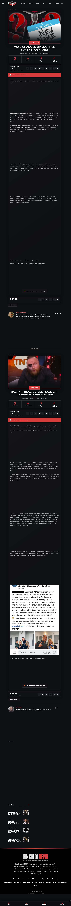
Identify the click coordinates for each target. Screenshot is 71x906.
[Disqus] (34, 764)
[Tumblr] (38, 878)
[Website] (55, 708)
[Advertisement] (20, 184)
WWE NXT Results (12, 828)
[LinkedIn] (39, 68)
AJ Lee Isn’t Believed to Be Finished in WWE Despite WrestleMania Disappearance (13, 822)
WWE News (14, 9)
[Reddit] (57, 68)
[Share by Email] (57, 299)
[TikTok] (52, 878)
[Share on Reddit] (54, 299)
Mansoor (21, 127)
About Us (34, 882)
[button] (62, 3)
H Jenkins (25, 398)
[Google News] (35, 68)
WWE (30, 3)
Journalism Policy (51, 882)
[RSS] (57, 878)
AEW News (14, 354)
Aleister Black (14, 699)
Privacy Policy (62, 882)
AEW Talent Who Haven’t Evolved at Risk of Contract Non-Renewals (14, 813)
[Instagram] (50, 68)
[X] (31, 68)
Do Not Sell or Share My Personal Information (35, 893)
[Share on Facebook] (39, 299)
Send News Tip (8, 882)
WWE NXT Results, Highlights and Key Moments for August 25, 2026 (14, 831)
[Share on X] (42, 299)
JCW (57, 3)
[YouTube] (46, 68)
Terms (35, 885)
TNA (43, 3)
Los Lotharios (41, 129)
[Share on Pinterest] (50, 299)
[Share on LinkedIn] (46, 299)
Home (23, 3)
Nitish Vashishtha (25, 53)
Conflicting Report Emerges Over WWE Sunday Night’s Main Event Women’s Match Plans (14, 840)
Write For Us (17, 882)
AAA (50, 3)
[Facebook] (27, 68)
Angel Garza (14, 113)
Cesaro (27, 127)
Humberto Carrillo (25, 113)
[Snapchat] (54, 68)
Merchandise (26, 882)
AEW (37, 3)
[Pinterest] (42, 68)
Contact (41, 882)
